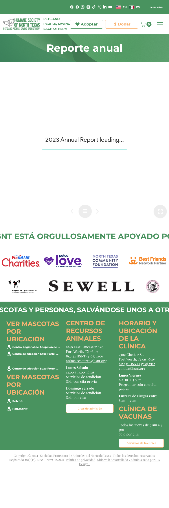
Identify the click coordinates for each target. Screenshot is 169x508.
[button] (137, 16)
